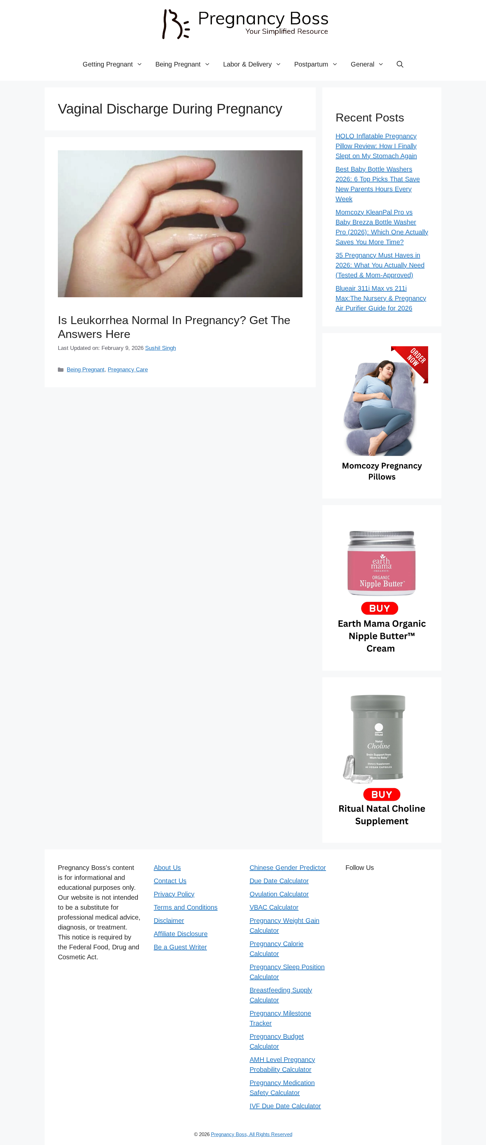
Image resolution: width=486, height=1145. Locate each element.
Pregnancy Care (128, 369)
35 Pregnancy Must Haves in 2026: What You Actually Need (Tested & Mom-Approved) (380, 265)
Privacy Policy (174, 894)
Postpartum (311, 64)
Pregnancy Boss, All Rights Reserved (251, 1134)
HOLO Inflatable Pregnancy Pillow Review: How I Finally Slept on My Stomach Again (376, 146)
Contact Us (170, 880)
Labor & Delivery (247, 64)
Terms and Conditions (186, 907)
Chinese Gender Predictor (288, 867)
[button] (400, 64)
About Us (167, 867)
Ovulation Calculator (279, 894)
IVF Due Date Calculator (285, 1106)
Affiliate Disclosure (181, 933)
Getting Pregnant (108, 64)
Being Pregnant (178, 64)
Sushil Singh (160, 348)
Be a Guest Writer (180, 947)
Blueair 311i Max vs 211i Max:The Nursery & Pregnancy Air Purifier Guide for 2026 (381, 298)
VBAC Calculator (274, 907)
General (362, 64)
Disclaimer (169, 920)
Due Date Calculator (279, 880)
